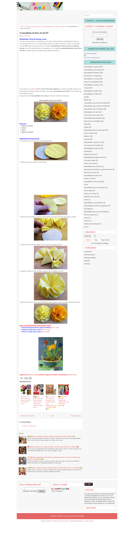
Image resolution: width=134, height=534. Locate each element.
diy (85, 97)
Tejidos (86, 127)
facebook (31, 374)
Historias (87, 221)
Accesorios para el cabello (92, 145)
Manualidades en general (91, 67)
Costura (86, 88)
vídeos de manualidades (91, 82)
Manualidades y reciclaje (91, 79)
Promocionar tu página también (92, 57)
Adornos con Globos (90, 193)
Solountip (87, 264)
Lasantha (65, 521)
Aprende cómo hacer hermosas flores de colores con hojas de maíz (26, 400)
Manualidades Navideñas (91, 73)
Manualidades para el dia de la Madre (95, 211)
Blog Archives (105, 240)
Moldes (86, 100)
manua (86, 218)
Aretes (86, 199)
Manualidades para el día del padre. (95, 187)
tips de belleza (88, 190)
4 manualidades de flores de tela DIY (34, 33)
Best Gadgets (89, 521)
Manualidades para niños (91, 85)
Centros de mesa (89, 163)
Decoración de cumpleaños (92, 121)
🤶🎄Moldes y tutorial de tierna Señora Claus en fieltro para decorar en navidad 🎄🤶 (55, 468)
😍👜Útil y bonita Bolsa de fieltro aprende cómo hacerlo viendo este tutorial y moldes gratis (38, 402)
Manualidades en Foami (91, 112)
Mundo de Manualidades (90, 53)
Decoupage (87, 209)
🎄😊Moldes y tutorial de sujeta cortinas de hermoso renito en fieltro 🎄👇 (51, 436)
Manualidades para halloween (93, 118)
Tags (96, 240)
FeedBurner (103, 42)
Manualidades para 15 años (92, 166)
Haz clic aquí (54, 327)
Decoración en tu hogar (91, 76)
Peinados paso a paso (91, 196)
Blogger (106, 243)
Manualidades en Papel (91, 94)
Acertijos (87, 139)
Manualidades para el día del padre (94, 130)
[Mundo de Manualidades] (85, 55)
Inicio (52, 416)
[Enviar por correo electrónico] (25, 378)
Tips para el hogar (89, 160)
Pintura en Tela (88, 178)
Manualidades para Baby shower (94, 157)
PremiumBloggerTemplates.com (77, 521)
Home (22, 26)
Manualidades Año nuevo (91, 175)
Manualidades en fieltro (91, 91)
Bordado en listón (89, 154)
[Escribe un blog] (27, 378)
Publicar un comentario (29, 426)
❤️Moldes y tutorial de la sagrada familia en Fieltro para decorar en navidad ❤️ (53, 447)
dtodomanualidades (90, 257)
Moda (86, 124)
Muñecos (87, 136)
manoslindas (88, 251)
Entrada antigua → (76, 416)
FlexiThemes (49, 521)
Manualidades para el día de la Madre (95, 106)
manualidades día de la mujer (93, 181)
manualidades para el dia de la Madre (54, 26)
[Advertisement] (35, 17)
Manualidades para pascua (92, 148)
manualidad (32, 89)
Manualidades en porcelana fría (93, 202)
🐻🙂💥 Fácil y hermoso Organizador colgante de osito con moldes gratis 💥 (63, 401)
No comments (26, 36)
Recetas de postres (90, 215)
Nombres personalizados (91, 224)
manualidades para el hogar (92, 70)
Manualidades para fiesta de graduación (96, 206)
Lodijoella (87, 261)
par (85, 227)
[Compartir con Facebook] (31, 378)
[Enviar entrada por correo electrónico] (21, 378)
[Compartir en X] (29, 378)
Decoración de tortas (90, 172)
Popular (88, 240)
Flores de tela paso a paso (33, 26)
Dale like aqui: (72, 374)
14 (85, 184)
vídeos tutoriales (89, 133)
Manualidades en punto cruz (92, 142)
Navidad (86, 151)
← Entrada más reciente (26, 416)
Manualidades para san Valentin (93, 109)
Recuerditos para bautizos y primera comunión (98, 169)
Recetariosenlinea (89, 254)
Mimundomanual (66, 516)
